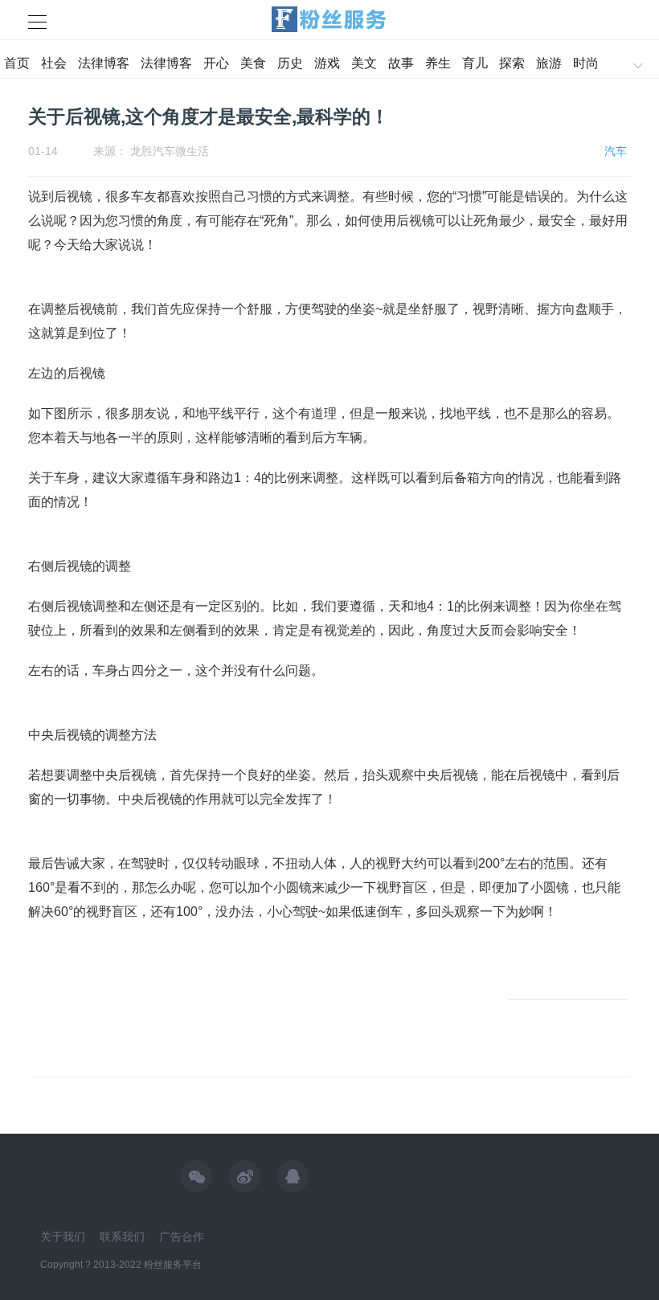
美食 (253, 63)
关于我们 (62, 1236)
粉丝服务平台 (173, 1264)
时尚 (586, 63)
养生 (438, 63)
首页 (17, 63)
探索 (512, 63)
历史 (290, 63)
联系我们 (122, 1236)
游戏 (327, 63)
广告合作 (181, 1236)
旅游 (549, 63)
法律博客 (103, 63)
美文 (364, 63)
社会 (54, 63)
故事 (401, 63)
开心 (216, 63)
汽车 (615, 151)
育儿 (475, 63)
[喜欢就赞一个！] (567, 999)
